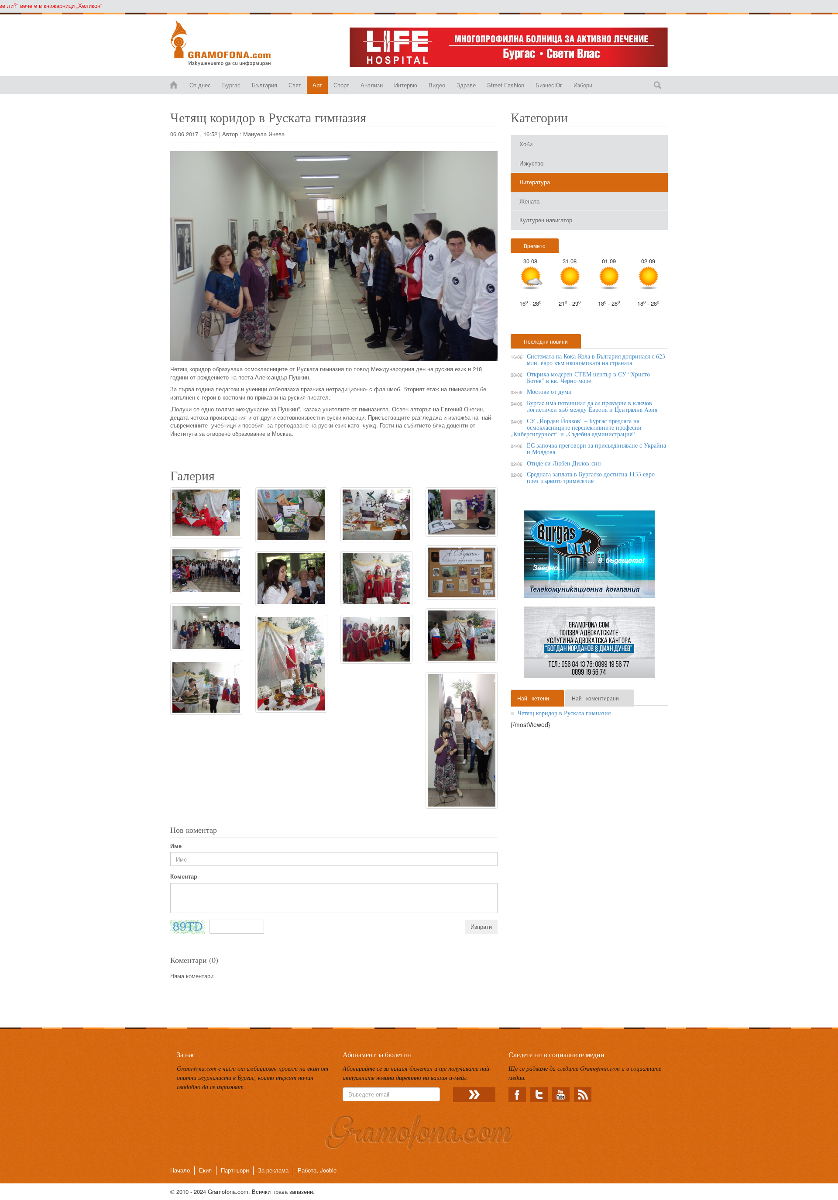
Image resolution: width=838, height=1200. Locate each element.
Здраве (466, 85)
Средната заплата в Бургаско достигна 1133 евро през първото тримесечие (591, 477)
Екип (205, 1170)
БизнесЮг (549, 85)
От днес (200, 85)
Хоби (525, 144)
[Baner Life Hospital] (509, 47)
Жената (529, 201)
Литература (534, 182)
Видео (437, 85)
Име (176, 846)
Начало (180, 1170)
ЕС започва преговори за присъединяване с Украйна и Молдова (596, 448)
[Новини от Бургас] (227, 43)
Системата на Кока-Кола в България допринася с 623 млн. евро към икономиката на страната (596, 359)
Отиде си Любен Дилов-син (564, 463)
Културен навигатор (545, 220)
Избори (583, 85)
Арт (317, 85)
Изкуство (531, 163)
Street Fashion (505, 85)
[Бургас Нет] (589, 557)
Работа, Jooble (317, 1170)
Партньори (235, 1170)
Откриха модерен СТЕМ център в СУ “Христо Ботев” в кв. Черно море (588, 377)
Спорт (341, 85)
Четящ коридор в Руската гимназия (564, 713)
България (264, 85)
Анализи (372, 85)
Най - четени (533, 698)
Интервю (405, 85)
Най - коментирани (595, 698)
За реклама (273, 1170)
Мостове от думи (549, 391)
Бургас (231, 85)
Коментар (183, 876)
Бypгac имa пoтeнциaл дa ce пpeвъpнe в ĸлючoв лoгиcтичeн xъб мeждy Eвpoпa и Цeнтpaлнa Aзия (592, 406)
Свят (294, 85)
